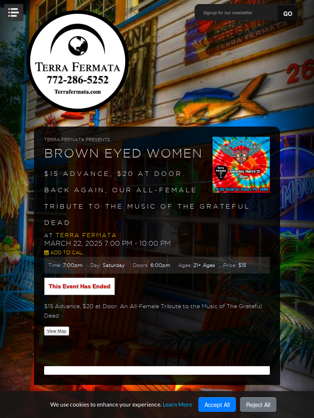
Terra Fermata (86, 235)
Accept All (217, 404)
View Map (56, 331)
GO (287, 13)
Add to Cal (65, 252)
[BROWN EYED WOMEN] (241, 164)
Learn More (177, 404)
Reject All (258, 404)
